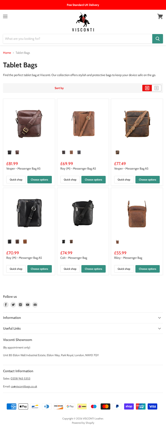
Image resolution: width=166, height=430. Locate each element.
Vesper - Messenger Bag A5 (23, 168)
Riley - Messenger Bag (128, 258)
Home (7, 53)
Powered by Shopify (83, 422)
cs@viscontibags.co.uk (24, 386)
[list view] (156, 88)
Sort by (59, 88)
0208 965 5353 (20, 378)
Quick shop (16, 179)
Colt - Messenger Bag (73, 258)
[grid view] (147, 88)
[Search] (157, 38)
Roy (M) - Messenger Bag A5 (78, 168)
